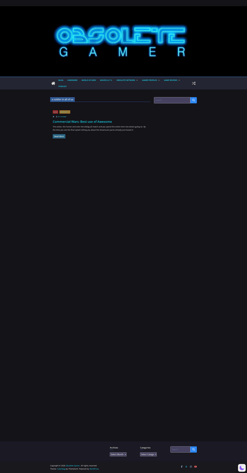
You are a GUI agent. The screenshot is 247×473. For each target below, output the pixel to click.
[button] (136, 80)
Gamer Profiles (149, 80)
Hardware (72, 80)
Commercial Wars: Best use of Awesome (82, 121)
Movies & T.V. (106, 80)
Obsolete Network (126, 80)
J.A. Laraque (62, 116)
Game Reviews (170, 80)
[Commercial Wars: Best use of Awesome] (100, 108)
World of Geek (89, 80)
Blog (60, 80)
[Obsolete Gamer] (53, 83)
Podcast (62, 86)
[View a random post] (194, 83)
